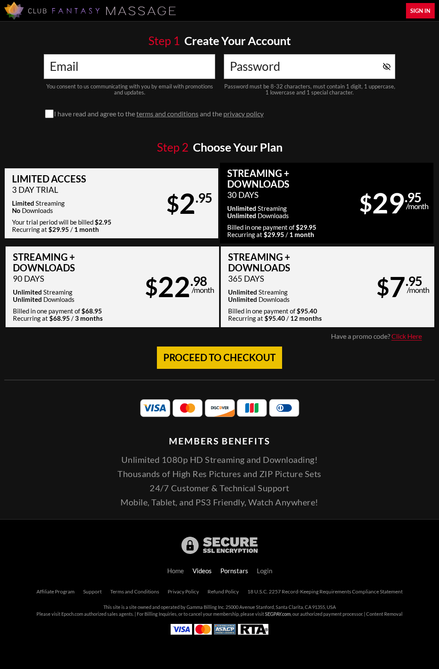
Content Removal (384, 614)
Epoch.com (72, 614)
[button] (111, 203)
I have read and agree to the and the (159, 114)
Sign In (420, 11)
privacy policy (243, 114)
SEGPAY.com (278, 614)
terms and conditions (167, 114)
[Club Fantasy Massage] (90, 10)
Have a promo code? (376, 336)
